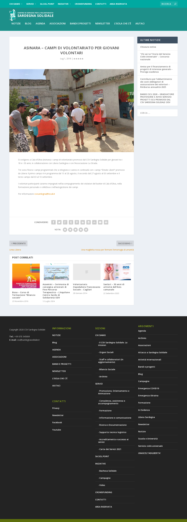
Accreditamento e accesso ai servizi (113, 440)
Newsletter (58, 415)
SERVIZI (30, 3)
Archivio (103, 376)
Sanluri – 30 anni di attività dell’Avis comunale (113, 287)
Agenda (142, 330)
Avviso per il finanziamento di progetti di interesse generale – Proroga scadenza (156, 69)
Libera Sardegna (146, 417)
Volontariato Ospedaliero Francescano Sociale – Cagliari (86, 287)
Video (102, 485)
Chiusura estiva (148, 46)
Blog (28, 23)
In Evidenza (144, 410)
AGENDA (40, 23)
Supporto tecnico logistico (112, 432)
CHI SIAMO (14, 3)
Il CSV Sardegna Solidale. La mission (112, 343)
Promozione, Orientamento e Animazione (113, 392)
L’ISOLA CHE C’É (122, 23)
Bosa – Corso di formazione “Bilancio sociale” (23, 295)
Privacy (55, 408)
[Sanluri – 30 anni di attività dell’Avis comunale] (117, 272)
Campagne (104, 478)
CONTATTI (100, 3)
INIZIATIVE (63, 3)
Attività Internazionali (149, 359)
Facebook (57, 422)
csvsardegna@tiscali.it (44, 193)
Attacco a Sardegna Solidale (152, 352)
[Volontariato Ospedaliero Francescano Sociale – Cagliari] (87, 272)
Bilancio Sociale (107, 369)
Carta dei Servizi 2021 (110, 449)
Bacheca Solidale (107, 470)
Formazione (105, 410)
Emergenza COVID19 (148, 388)
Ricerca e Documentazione (113, 425)
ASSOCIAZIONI (58, 23)
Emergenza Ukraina (148, 395)
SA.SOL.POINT (47, 3)
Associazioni (144, 345)
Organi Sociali (106, 352)
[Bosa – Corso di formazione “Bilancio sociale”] (26, 276)
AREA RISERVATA (118, 3)
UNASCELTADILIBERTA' (149, 453)
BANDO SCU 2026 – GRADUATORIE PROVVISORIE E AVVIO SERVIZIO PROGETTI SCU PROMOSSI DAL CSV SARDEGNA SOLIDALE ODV (157, 98)
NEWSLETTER (102, 23)
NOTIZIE (16, 23)
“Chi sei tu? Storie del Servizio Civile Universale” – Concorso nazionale (155, 57)
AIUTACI (139, 23)
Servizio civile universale (150, 446)
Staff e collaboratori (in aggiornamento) (110, 360)
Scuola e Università (148, 438)
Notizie (142, 431)
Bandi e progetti (146, 366)
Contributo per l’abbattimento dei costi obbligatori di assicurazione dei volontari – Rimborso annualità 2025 (156, 83)
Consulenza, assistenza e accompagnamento (111, 402)
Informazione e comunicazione (115, 417)
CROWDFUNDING (83, 3)
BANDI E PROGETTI (80, 23)
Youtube (56, 429)
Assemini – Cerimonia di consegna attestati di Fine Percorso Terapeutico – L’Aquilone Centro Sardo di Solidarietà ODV (56, 291)
